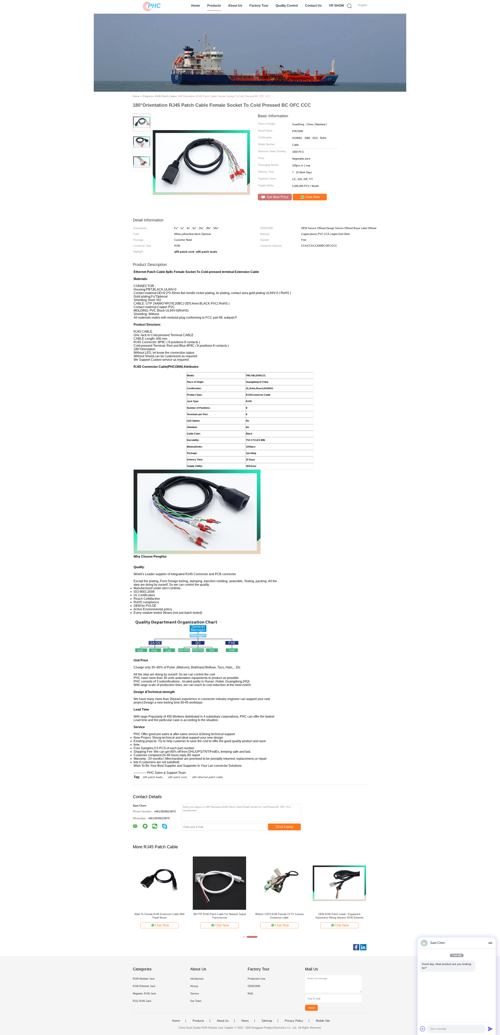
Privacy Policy (294, 1020)
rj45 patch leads (152, 777)
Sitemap (267, 1020)
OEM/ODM (254, 986)
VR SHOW (336, 5)
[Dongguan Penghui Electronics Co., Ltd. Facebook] (356, 947)
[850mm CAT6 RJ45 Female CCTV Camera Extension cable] (279, 883)
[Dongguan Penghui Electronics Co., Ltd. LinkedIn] (363, 947)
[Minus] (490, 943)
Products (214, 5)
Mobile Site (323, 1020)
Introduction (197, 978)
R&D (250, 993)
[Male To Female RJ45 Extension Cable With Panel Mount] (159, 883)
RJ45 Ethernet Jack (144, 986)
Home (195, 5)
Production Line (256, 978)
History (194, 986)
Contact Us (313, 5)
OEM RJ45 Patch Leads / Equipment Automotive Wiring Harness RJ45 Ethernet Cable (339, 916)
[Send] (490, 1028)
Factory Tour (258, 5)
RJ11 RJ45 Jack (142, 1000)
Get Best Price (277, 197)
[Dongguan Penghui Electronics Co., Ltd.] (152, 7)
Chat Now (312, 197)
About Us (235, 5)
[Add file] (422, 1028)
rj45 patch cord (177, 777)
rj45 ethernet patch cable (207, 777)
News (245, 1020)
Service (194, 993)
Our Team (195, 1000)
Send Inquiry (284, 826)
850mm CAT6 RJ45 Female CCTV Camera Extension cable (279, 916)
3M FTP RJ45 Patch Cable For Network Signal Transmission (219, 916)
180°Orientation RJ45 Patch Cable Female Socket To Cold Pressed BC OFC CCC (224, 96)
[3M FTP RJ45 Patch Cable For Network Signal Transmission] (219, 883)
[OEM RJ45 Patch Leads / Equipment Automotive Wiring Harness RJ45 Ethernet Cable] (339, 883)
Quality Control (287, 5)
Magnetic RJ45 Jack (144, 993)
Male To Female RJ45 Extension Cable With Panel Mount (160, 916)
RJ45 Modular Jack (144, 978)
